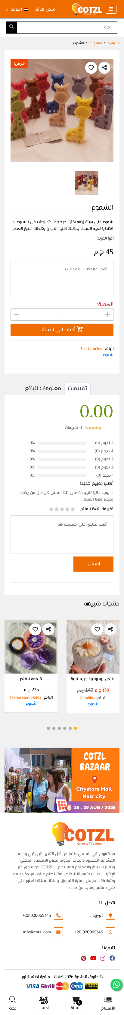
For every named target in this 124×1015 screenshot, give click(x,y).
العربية (16, 10)
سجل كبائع (45, 9)
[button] (75, 728)
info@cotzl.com (37, 932)
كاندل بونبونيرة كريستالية (93, 680)
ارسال (93, 564)
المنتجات (96, 43)
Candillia (87, 698)
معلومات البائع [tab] (43, 388)
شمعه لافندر (31, 680)
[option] (62, 110)
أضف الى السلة (59, 330)
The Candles (91, 349)
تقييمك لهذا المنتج (96, 509)
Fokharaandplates (25, 697)
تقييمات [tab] (77, 388)
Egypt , (96, 915)
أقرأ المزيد (105, 239)
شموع (108, 355)
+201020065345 (37, 915)
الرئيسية (113, 43)
